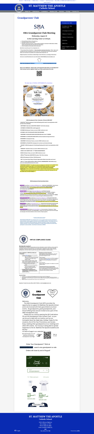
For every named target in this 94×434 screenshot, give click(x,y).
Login (17, 430)
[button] (27, 11)
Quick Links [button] (46, 2)
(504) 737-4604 (47, 425)
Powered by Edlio (75, 430)
